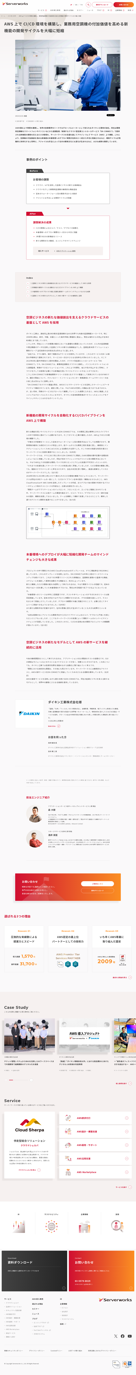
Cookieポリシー (56, 1351)
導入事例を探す (121, 1083)
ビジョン (65, 1308)
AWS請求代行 (11, 1314)
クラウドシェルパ (12, 1303)
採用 (129, 10)
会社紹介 (65, 1312)
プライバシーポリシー (37, 1351)
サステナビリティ (68, 1319)
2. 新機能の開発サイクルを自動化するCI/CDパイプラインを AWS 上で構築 (57, 287)
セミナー (80, 10)
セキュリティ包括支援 (14, 1310)
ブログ (99, 10)
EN (76, 4)
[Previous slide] (5, 1080)
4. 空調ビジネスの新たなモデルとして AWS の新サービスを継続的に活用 (56, 296)
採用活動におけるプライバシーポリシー (102, 1351)
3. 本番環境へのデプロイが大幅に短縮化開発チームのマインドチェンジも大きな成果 (60, 291)
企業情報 (118, 10)
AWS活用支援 (11, 1326)
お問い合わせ (123, 5)
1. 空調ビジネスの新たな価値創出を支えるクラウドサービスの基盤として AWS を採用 (61, 283)
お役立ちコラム (39, 1334)
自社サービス (10, 1333)
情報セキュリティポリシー (13, 1351)
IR (108, 10)
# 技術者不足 (19, 121)
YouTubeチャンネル (41, 1330)
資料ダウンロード (102, 5)
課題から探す (10, 1337)
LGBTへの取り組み (75, 1351)
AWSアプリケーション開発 (65, 251)
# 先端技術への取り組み (34, 121)
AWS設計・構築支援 (13, 1318)
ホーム (3, 16)
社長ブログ (38, 1326)
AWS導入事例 (55, 10)
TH (81, 4)
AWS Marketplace (12, 1329)
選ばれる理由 (69, 10)
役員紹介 (65, 1315)
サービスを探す (121, 1187)
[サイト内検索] (88, 4)
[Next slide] (31, 1080)
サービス (41, 10)
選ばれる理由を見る (120, 977)
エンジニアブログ (40, 1323)
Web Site (51, 726)
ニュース (90, 10)
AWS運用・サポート (13, 1322)
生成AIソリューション (14, 1307)
